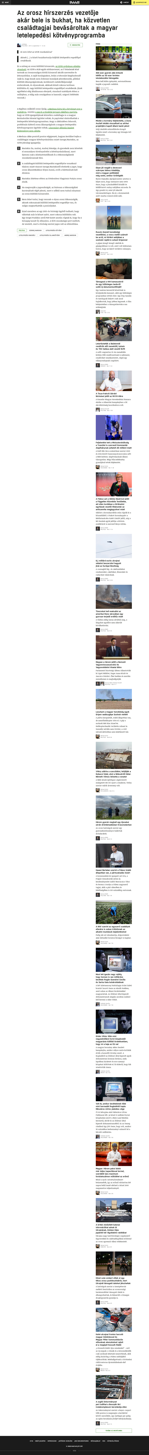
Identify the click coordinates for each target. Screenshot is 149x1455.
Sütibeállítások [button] (113, 1441)
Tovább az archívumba (114, 1430)
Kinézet (126, 2)
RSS (103, 1441)
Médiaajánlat (95, 1441)
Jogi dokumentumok (81, 1441)
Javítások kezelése (65, 1441)
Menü (7, 2)
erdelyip (24, 44)
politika (24, 46)
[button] (22, 230)
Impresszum (52, 1441)
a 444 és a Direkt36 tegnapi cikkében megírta (56, 111)
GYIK (31, 1441)
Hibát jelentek (40, 1441)
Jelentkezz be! (141, 2)
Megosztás (76, 45)
